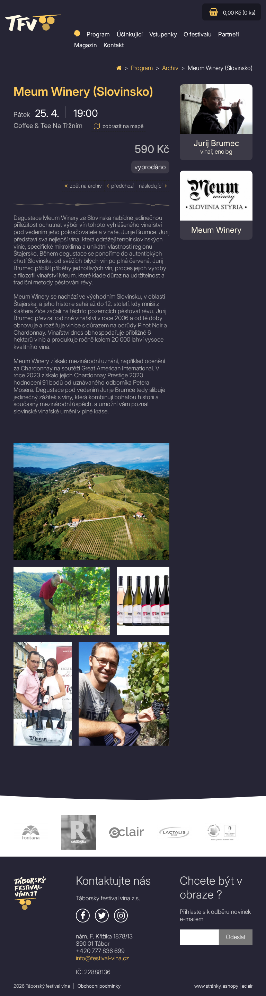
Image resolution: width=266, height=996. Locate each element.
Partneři (228, 34)
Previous (8, 832)
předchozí (122, 185)
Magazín (85, 45)
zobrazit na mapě (123, 126)
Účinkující (130, 34)
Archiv (170, 67)
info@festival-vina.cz (102, 958)
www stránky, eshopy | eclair (223, 986)
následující (150, 185)
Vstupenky (163, 34)
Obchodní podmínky (99, 986)
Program (142, 67)
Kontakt (114, 45)
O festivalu (198, 34)
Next (257, 832)
